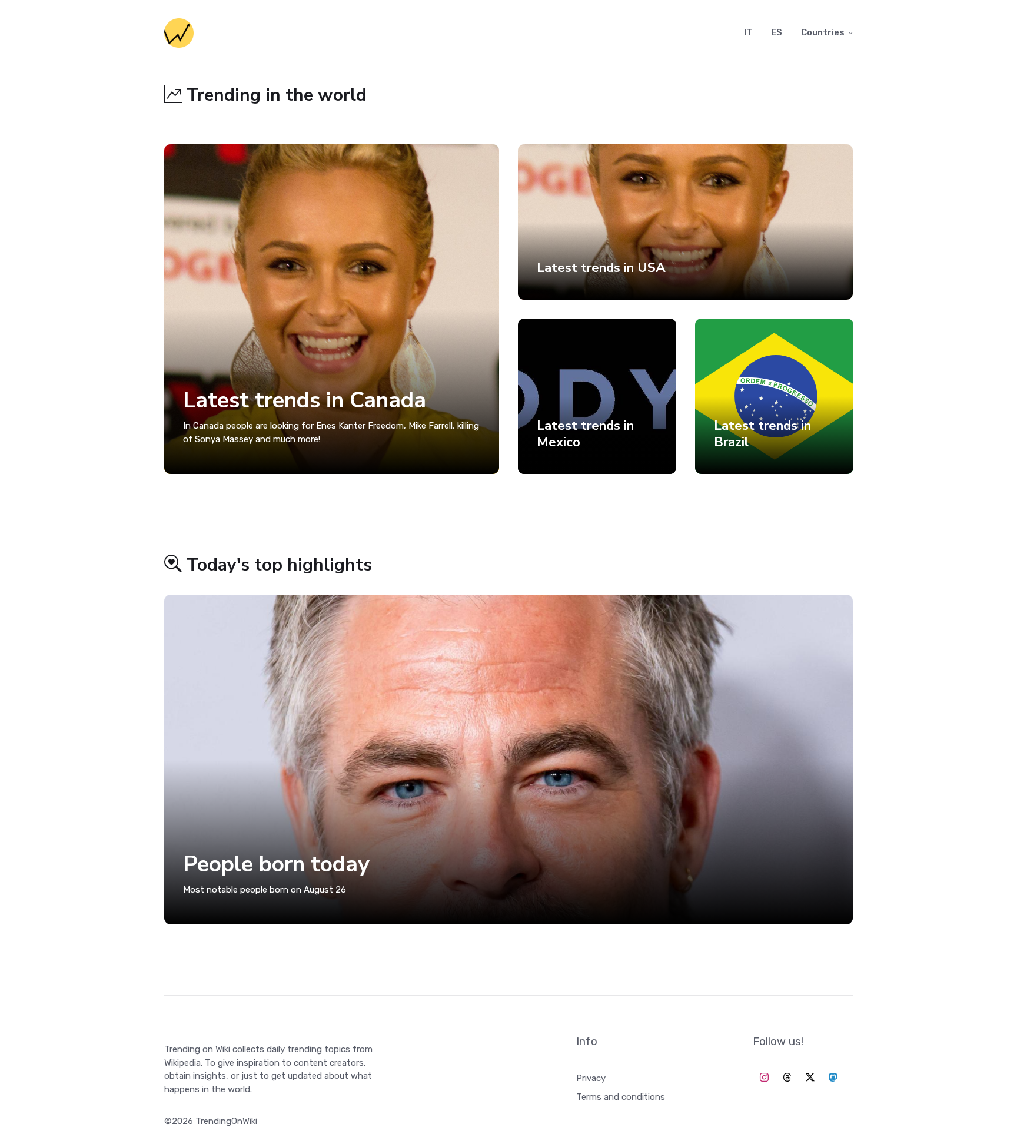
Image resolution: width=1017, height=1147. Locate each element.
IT (748, 32)
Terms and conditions (620, 1097)
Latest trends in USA (601, 267)
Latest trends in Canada (304, 400)
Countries (823, 32)
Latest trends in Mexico (585, 433)
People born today (276, 864)
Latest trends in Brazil (762, 433)
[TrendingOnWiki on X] (810, 1078)
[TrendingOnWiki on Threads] (787, 1078)
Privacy (591, 1078)
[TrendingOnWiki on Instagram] (764, 1078)
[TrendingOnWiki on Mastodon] (833, 1078)
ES (776, 32)
